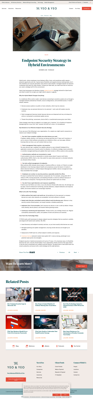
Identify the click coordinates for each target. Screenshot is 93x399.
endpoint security (49, 90)
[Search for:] (90, 2)
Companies (39, 369)
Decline (65, 394)
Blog (51, 15)
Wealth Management (49, 2)
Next (75, 252)
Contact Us (86, 8)
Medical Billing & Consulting (29, 2)
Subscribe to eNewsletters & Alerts (15, 379)
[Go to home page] (46, 8)
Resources (18, 8)
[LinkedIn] (34, 252)
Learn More (12, 310)
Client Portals (58, 366)
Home (42, 15)
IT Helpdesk (85, 2)
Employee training (26, 236)
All (69, 252)
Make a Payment (59, 369)
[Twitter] (32, 252)
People (75, 366)
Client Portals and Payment (75, 2)
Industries (11, 8)
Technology (40, 2)
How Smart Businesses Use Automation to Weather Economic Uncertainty (73, 333)
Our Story (77, 8)
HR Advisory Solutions (16, 2)
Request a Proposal (60, 372)
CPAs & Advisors (6, 2)
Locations (76, 369)
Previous (62, 252)
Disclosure (74, 390)
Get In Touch (81, 266)
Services (4, 8)
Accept (56, 394)
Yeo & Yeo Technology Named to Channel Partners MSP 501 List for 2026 (73, 305)
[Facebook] (30, 252)
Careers (71, 8)
